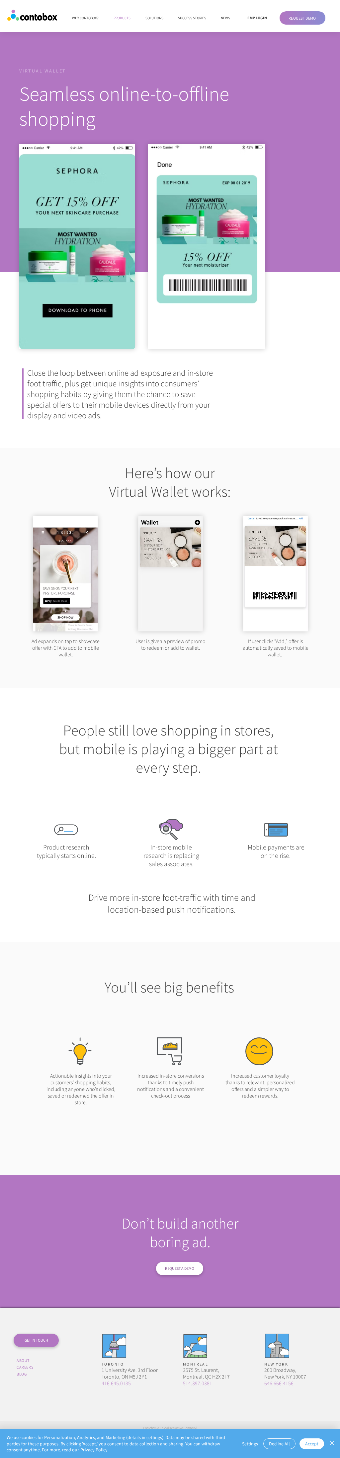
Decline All (279, 1444)
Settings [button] (250, 1444)
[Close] (332, 1443)
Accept (311, 1444)
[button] (302, 18)
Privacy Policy (94, 1450)
